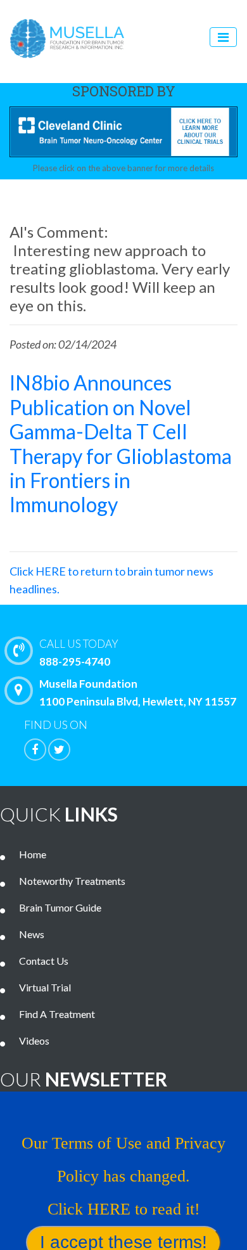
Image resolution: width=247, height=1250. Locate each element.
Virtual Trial (45, 987)
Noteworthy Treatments (72, 881)
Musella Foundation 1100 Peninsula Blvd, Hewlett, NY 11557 (137, 692)
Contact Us (43, 961)
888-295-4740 (78, 652)
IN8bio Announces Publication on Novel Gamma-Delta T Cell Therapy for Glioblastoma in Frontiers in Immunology (121, 443)
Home (32, 854)
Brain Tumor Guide (60, 907)
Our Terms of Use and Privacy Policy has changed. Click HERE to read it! (123, 1176)
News (31, 934)
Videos (34, 1040)
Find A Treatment (57, 1014)
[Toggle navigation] (223, 37)
